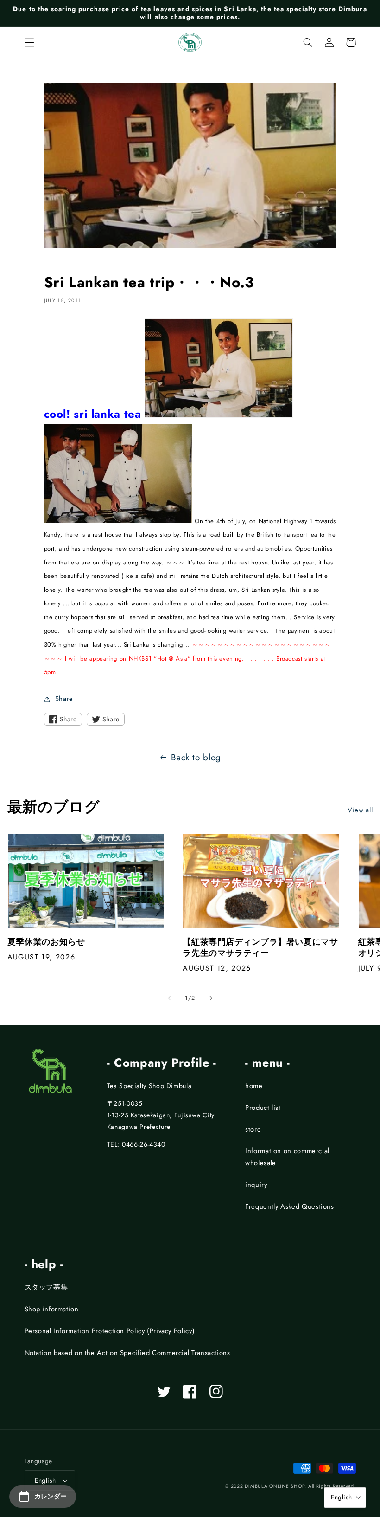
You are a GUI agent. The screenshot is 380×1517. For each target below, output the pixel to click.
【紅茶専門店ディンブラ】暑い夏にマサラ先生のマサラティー (260, 948)
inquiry (256, 1185)
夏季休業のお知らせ (46, 942)
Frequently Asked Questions (289, 1206)
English (45, 1480)
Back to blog (196, 757)
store (253, 1129)
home (254, 1086)
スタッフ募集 (46, 1287)
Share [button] (64, 699)
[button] (29, 42)
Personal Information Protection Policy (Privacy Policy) (110, 1331)
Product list (263, 1107)
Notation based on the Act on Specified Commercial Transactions (127, 1353)
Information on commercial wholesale (287, 1157)
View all (360, 810)
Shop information (52, 1309)
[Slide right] (211, 998)
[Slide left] (169, 998)
